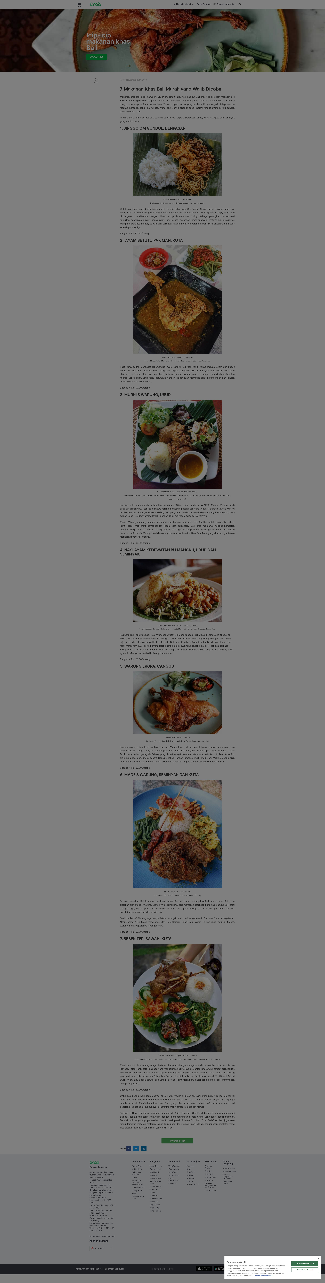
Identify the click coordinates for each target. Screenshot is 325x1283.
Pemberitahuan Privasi (263, 1275)
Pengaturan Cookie (305, 1270)
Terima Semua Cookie (305, 1264)
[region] (272, 1267)
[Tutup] (318, 1258)
